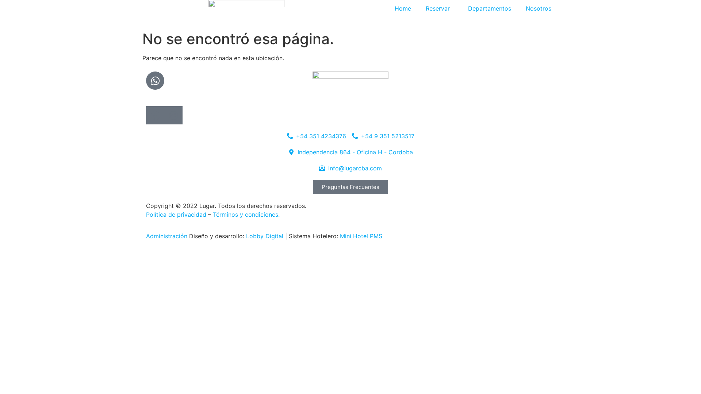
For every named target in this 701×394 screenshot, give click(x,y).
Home (403, 8)
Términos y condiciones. (246, 214)
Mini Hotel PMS (361, 236)
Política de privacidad (176, 214)
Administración (166, 236)
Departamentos (489, 8)
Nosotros (538, 8)
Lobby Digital (265, 236)
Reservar (438, 8)
